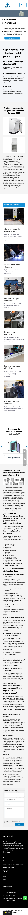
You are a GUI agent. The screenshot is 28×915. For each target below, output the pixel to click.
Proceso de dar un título (9, 882)
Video (4, 876)
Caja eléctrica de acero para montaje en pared (14, 457)
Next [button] (26, 447)
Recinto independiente (9, 861)
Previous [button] (1, 447)
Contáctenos (12, 38)
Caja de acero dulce (8, 867)
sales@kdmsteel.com (11, 892)
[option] (14, 449)
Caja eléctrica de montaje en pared (12, 858)
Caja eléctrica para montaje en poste (13, 864)
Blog (4, 879)
